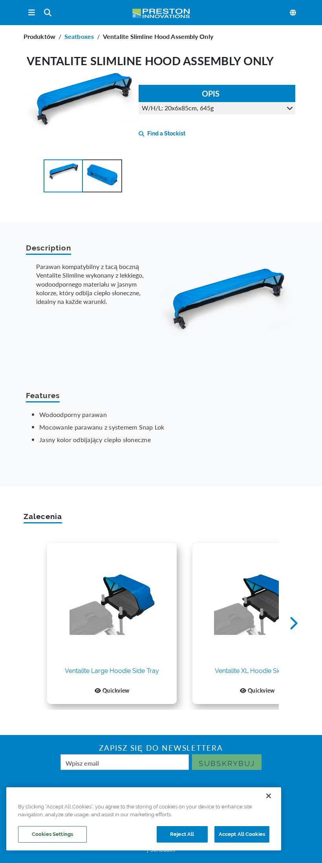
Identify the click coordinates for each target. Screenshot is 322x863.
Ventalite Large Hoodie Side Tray (112, 671)
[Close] (268, 795)
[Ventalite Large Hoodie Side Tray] (111, 604)
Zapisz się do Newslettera (161, 747)
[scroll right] (293, 623)
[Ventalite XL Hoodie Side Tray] (257, 604)
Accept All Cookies (242, 834)
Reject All (182, 834)
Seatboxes (79, 36)
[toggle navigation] (32, 12)
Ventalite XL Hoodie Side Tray (257, 671)
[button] (63, 175)
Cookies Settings (52, 834)
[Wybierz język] (293, 12)
